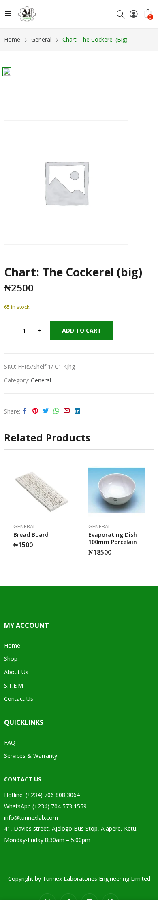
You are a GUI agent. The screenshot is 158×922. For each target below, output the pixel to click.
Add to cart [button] (143, 549)
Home (12, 645)
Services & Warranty (30, 756)
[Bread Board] (41, 490)
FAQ (9, 742)
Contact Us (18, 699)
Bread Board (31, 534)
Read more (68, 542)
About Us (16, 672)
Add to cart (81, 330)
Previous (10, 509)
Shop (10, 658)
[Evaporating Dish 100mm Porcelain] (116, 490)
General (41, 380)
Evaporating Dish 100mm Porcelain (112, 538)
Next (148, 509)
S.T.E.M (13, 685)
